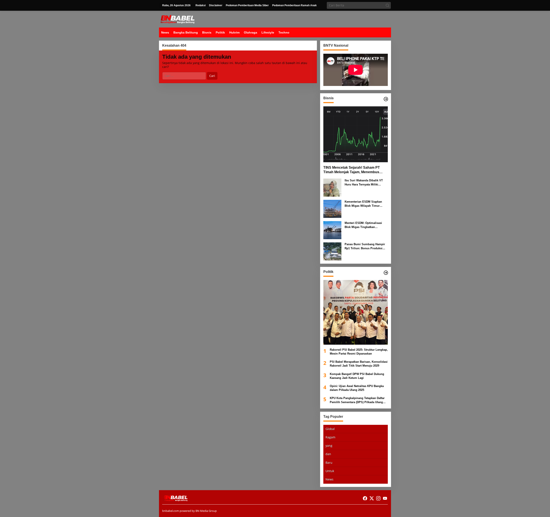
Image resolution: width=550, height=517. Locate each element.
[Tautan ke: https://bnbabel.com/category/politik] (385, 272)
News (329, 479)
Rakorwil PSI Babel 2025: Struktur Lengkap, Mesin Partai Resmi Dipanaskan (359, 351)
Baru (328, 462)
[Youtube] (385, 498)
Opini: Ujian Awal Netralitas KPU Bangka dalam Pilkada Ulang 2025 (357, 388)
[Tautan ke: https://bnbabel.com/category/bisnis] (385, 99)
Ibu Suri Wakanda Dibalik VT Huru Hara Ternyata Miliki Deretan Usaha (364, 182)
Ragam (330, 437)
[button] (387, 5)
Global (330, 429)
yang (328, 446)
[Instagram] (378, 498)
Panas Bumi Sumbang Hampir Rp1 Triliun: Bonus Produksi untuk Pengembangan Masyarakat (365, 246)
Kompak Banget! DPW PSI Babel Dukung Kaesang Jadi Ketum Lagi (357, 375)
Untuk (329, 471)
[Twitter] (371, 498)
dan (328, 454)
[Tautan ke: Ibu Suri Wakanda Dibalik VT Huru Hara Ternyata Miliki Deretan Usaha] (332, 187)
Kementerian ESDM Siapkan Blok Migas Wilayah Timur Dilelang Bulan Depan (363, 204)
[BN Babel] (177, 19)
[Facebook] (365, 498)
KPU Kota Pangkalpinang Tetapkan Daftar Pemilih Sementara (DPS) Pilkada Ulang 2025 (357, 400)
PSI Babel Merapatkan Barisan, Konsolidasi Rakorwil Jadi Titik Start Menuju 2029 (359, 363)
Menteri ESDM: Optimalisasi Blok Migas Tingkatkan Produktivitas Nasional (363, 225)
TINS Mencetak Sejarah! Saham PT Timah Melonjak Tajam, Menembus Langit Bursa (351, 170)
